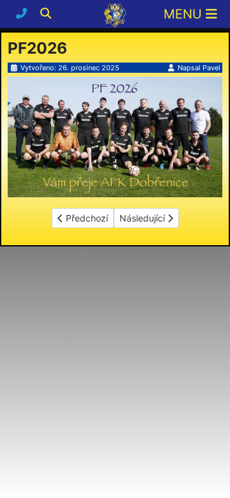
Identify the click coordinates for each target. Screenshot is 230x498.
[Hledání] (45, 13)
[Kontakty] (23, 13)
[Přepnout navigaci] (190, 14)
